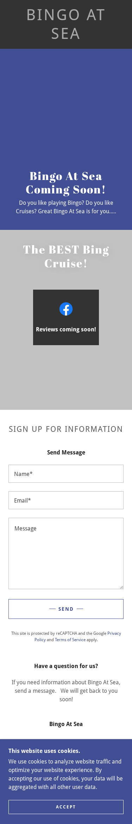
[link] (66, 24)
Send (66, 609)
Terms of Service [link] (70, 639)
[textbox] (66, 474)
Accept (66, 807)
